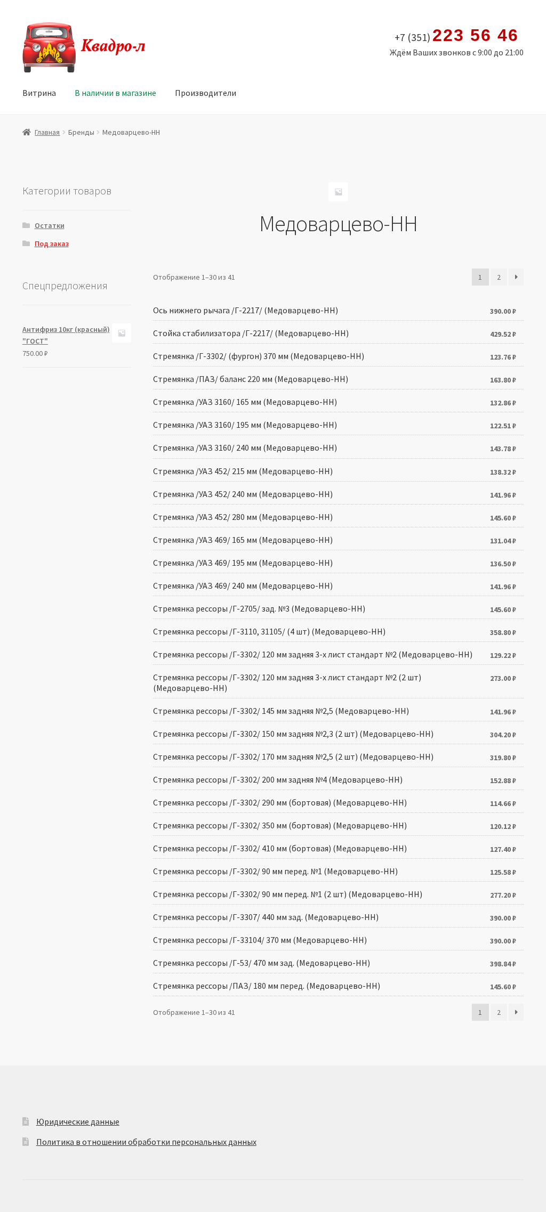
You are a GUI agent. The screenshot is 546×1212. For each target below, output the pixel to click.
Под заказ (52, 243)
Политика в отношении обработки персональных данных (146, 1141)
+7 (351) (456, 36)
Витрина (39, 92)
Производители (205, 92)
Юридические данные (77, 1121)
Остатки (50, 225)
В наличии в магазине (115, 92)
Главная (47, 132)
